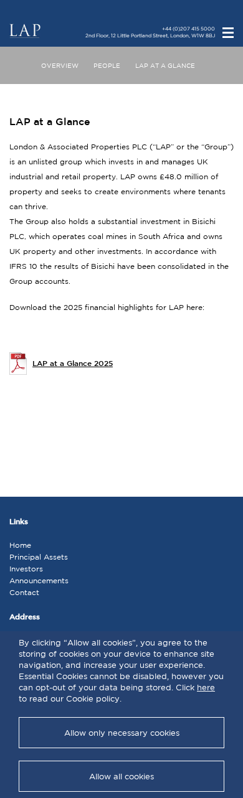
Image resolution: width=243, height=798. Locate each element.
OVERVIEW (60, 65)
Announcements (39, 580)
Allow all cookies (121, 776)
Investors (26, 569)
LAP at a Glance (165, 65)
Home (20, 545)
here (206, 687)
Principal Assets (38, 557)
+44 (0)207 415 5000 (188, 29)
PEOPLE (106, 65)
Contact (24, 592)
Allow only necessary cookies (121, 733)
